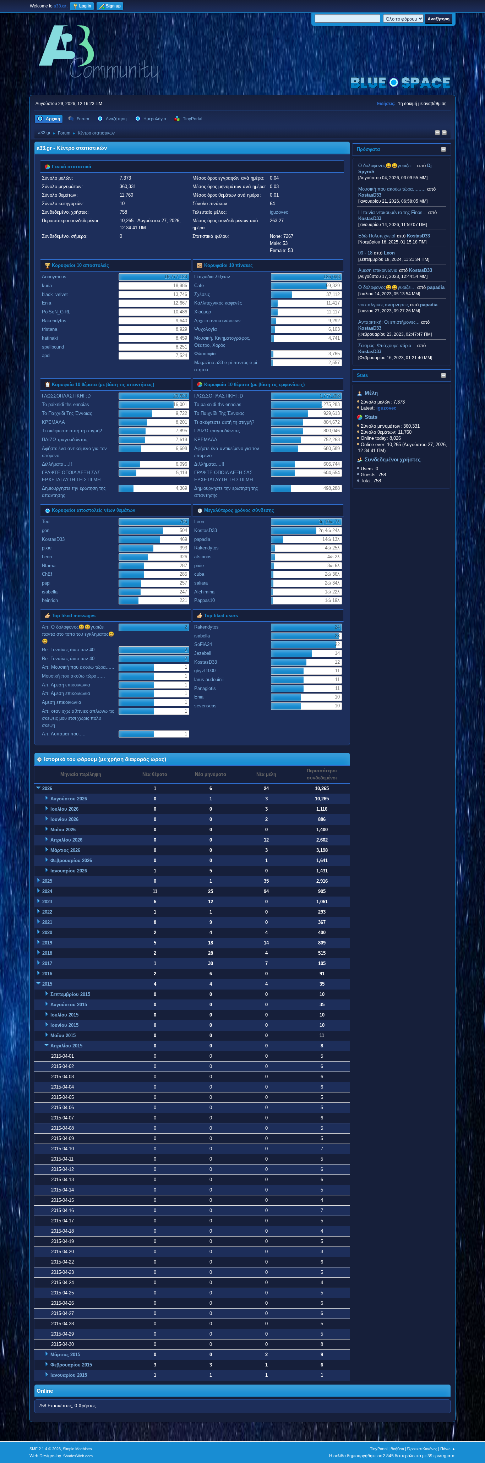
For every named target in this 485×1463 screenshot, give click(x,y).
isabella (50, 591)
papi (46, 583)
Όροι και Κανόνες (422, 1449)
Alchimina (204, 591)
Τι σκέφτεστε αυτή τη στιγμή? (72, 430)
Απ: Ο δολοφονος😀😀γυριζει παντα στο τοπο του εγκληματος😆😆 (78, 634)
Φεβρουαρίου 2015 (71, 1365)
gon (45, 530)
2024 (47, 891)
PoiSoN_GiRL (56, 311)
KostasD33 (369, 195)
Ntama (48, 565)
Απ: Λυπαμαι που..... (64, 733)
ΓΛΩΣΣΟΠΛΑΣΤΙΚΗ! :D (66, 396)
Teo (45, 521)
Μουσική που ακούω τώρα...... (73, 676)
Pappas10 (204, 600)
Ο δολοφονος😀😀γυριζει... (387, 165)
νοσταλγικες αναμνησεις (383, 304)
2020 (47, 932)
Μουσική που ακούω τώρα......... (392, 189)
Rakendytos (54, 320)
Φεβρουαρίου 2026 (71, 860)
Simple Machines (77, 1449)
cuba (199, 574)
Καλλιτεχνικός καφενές (218, 303)
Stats (362, 375)
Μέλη (371, 393)
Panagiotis (205, 688)
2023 (47, 901)
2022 (47, 912)
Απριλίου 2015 (66, 1045)
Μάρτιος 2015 (65, 1354)
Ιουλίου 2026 (64, 809)
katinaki (50, 338)
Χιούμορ (202, 311)
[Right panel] (437, 133)
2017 (47, 963)
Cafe (199, 285)
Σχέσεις (202, 294)
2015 (47, 984)
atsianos (203, 556)
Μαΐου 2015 (63, 1035)
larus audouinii (209, 679)
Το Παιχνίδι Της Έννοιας (67, 413)
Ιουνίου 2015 (64, 1025)
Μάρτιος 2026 (65, 850)
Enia (46, 303)
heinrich (50, 600)
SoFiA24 (203, 644)
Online (45, 1391)
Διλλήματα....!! (57, 464)
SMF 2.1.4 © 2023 (45, 1449)
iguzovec (279, 212)
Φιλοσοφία (205, 353)
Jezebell (202, 653)
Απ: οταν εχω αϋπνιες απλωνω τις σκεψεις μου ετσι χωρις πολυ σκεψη (78, 718)
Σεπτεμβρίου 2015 (70, 994)
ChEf (47, 574)
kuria (47, 285)
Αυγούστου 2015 (68, 1004)
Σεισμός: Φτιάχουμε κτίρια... (387, 345)
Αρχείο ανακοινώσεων (217, 320)
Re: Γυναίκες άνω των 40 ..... (72, 649)
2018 (47, 953)
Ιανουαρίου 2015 (68, 1375)
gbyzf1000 (205, 670)
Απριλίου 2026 (66, 840)
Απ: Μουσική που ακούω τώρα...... (78, 667)
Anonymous (54, 276)
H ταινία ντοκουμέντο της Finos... (392, 212)
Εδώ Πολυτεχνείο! (377, 236)
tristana (49, 329)
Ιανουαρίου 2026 (68, 870)
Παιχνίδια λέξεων (212, 276)
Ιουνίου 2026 (64, 819)
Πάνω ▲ (448, 1449)
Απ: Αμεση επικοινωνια (66, 684)
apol (46, 355)
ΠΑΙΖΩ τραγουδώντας (64, 439)
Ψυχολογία (205, 329)
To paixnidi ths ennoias (65, 404)
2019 (47, 943)
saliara (201, 583)
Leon (389, 253)
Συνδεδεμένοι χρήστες (393, 459)
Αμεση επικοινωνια (378, 270)
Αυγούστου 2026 (68, 798)
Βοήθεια (397, 1449)
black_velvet (55, 294)
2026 (47, 788)
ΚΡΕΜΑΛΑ (53, 422)
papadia (436, 287)
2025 (47, 881)
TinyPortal (378, 1449)
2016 (47, 973)
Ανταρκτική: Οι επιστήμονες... (389, 322)
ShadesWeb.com (78, 1456)
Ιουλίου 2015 (64, 1015)
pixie (46, 547)
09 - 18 (365, 253)
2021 (47, 922)
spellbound (53, 347)
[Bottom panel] (444, 133)
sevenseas (205, 705)
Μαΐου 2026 (63, 829)
